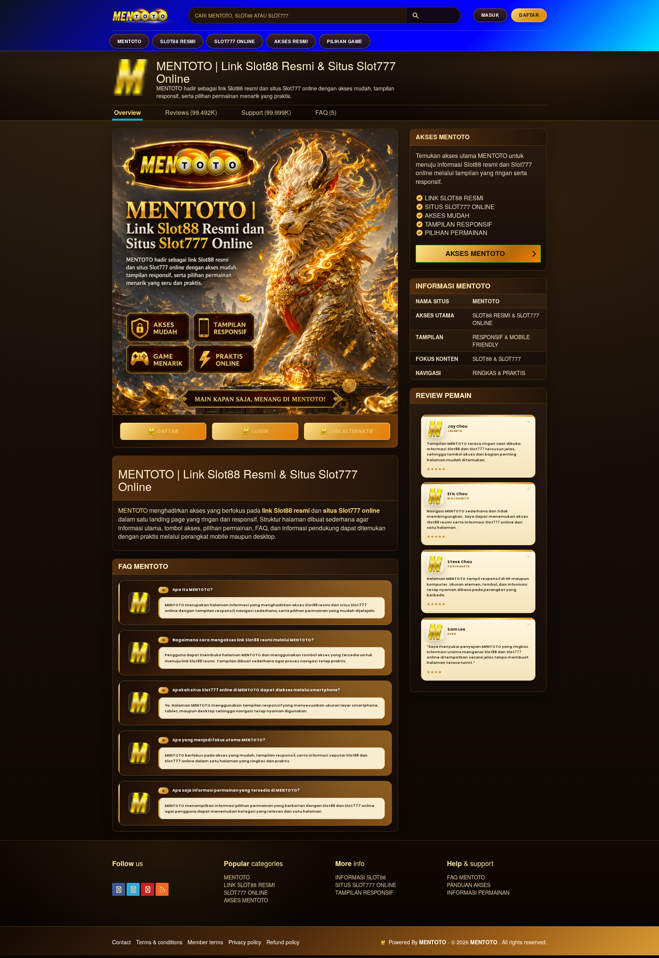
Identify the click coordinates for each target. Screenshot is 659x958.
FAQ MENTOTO (466, 877)
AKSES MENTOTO (475, 253)
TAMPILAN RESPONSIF (364, 892)
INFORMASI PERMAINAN (478, 892)
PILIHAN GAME (344, 41)
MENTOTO (129, 41)
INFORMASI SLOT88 (360, 877)
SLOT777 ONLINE (234, 41)
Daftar (529, 14)
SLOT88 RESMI (177, 41)
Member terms (205, 942)
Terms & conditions (159, 942)
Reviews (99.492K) (191, 112)
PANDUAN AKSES (468, 885)
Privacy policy (244, 942)
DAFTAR (167, 431)
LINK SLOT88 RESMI (249, 885)
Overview (127, 112)
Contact (121, 942)
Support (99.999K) (266, 112)
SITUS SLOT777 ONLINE (365, 885)
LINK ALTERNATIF (352, 431)
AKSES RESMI (291, 41)
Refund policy (283, 942)
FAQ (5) (325, 112)
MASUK (490, 14)
